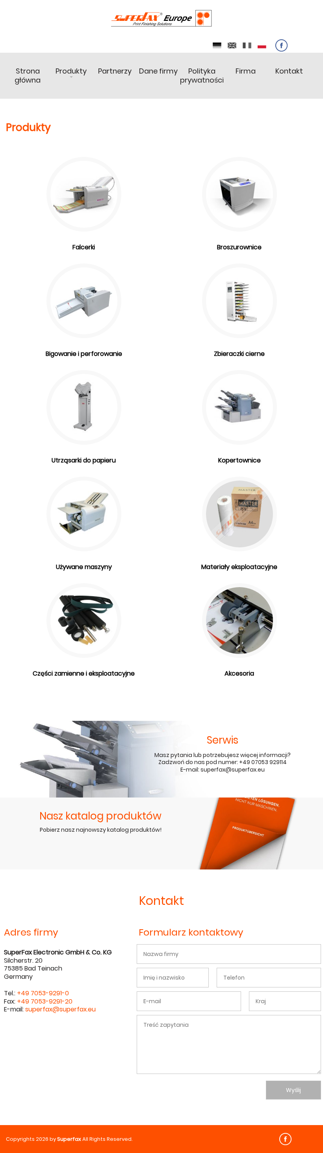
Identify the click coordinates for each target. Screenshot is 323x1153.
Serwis (222, 740)
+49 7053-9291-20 (44, 1001)
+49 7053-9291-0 (43, 993)
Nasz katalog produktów (100, 816)
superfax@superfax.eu (60, 1009)
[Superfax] (161, 19)
